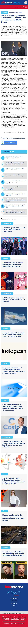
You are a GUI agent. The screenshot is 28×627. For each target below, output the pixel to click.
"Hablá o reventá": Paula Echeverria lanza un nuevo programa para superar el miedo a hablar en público (16, 200)
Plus (4, 474)
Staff (14, 605)
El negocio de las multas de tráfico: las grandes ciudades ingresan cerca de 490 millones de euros (16, 206)
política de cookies (19, 619)
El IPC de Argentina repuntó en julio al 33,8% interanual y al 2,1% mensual (15, 169)
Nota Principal (6, 437)
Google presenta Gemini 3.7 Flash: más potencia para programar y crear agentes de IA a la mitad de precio (16, 182)
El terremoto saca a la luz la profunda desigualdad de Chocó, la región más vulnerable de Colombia (16, 194)
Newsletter (14, 603)
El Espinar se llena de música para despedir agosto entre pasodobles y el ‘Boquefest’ (15, 163)
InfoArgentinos (7, 223)
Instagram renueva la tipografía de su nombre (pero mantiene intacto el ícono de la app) (15, 175)
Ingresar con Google (10, 142)
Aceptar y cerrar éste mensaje (14, 623)
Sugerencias (14, 598)
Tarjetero (14, 601)
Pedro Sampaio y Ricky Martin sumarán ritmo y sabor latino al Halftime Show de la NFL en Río (15, 211)
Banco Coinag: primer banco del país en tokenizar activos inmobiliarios (14, 157)
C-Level (5, 400)
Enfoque (4, 12)
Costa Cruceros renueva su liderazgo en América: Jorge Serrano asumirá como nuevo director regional (15, 188)
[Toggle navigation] (26, 7)
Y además (5, 258)
